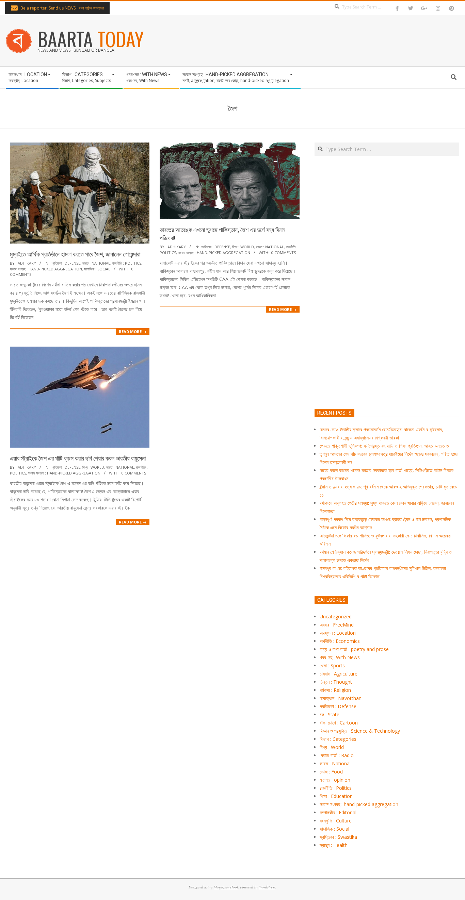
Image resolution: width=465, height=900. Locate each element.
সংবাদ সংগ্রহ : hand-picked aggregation (46, 268)
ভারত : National (96, 263)
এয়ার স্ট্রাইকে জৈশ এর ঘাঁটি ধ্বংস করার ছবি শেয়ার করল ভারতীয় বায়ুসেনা (78, 458)
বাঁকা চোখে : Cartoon (339, 722)
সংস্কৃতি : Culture (336, 820)
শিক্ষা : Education (336, 796)
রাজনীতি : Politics (126, 263)
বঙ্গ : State (329, 714)
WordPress (267, 886)
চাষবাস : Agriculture (338, 673)
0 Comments (283, 252)
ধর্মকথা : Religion (335, 690)
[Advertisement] (387, 314)
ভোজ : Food (331, 771)
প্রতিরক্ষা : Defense (65, 263)
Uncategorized (336, 616)
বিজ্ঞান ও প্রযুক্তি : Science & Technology (360, 731)
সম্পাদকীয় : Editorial (338, 812)
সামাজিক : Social (97, 268)
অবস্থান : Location (338, 633)
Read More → (132, 331)
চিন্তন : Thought (336, 682)
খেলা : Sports (332, 665)
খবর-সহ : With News (340, 657)
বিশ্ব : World (243, 246)
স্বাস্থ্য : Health (334, 845)
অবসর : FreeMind (337, 624)
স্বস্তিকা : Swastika (338, 837)
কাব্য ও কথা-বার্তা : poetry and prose (354, 649)
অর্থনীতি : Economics (340, 641)
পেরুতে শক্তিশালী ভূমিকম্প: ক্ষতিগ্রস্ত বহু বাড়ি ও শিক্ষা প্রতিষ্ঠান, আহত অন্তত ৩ (384, 446)
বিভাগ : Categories (338, 739)
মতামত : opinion (335, 780)
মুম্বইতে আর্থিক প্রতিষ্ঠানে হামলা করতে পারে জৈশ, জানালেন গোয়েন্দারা (75, 254)
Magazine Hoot (226, 886)
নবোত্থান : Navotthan (341, 698)
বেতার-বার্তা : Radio (337, 755)
